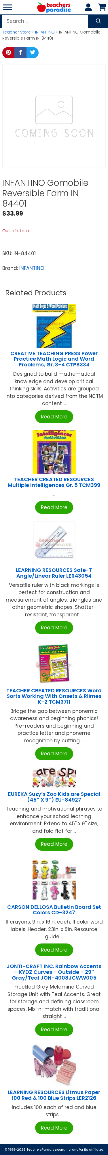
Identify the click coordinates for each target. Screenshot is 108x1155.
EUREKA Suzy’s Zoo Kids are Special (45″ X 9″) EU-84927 (54, 796)
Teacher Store (16, 32)
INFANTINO (45, 32)
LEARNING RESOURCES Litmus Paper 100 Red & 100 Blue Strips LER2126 (54, 1095)
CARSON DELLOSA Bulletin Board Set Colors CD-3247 (54, 909)
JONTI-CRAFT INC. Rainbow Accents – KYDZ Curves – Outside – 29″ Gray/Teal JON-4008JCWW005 (54, 972)
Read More (54, 416)
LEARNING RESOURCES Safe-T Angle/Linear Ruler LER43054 (54, 572)
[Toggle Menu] (7, 7)
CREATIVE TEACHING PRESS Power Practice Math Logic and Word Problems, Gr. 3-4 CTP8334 (54, 359)
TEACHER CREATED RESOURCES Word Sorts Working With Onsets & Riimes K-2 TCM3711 (54, 696)
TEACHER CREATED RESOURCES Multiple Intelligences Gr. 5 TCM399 (54, 482)
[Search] (98, 21)
